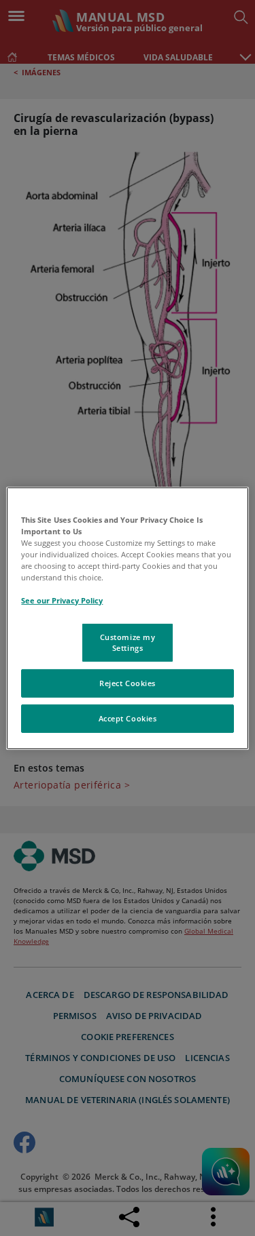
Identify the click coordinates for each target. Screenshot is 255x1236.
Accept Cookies (128, 718)
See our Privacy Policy (62, 600)
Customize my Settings (128, 642)
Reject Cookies (127, 683)
